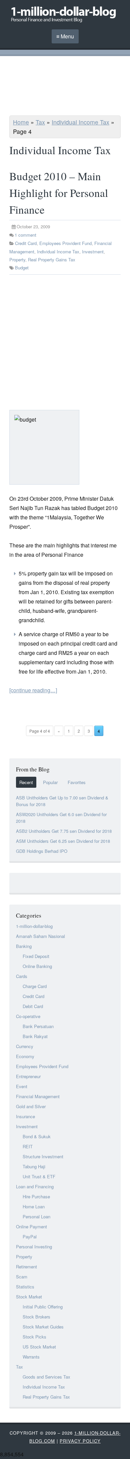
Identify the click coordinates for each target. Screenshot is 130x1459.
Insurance (25, 1116)
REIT (28, 1146)
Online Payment (31, 1226)
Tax (40, 122)
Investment (93, 251)
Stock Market (29, 1296)
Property (17, 259)
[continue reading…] (33, 690)
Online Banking (37, 966)
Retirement (26, 1266)
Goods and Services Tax (46, 1377)
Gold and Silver (31, 1106)
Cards (21, 976)
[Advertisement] (65, 86)
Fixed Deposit (36, 956)
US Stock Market (39, 1347)
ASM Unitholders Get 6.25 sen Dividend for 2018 (63, 841)
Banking (24, 946)
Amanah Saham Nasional (40, 936)
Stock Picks (34, 1336)
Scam (21, 1276)
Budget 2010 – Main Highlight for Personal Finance (58, 193)
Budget (22, 267)
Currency (24, 1046)
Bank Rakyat (35, 1036)
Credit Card (26, 243)
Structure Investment (43, 1156)
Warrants (31, 1357)
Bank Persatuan (38, 1026)
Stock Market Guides (43, 1326)
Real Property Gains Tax (51, 259)
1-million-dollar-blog (34, 926)
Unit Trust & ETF (39, 1176)
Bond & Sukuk (37, 1136)
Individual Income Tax (80, 122)
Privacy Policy (80, 1441)
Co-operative (28, 1016)
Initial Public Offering (43, 1306)
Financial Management (38, 1096)
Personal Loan (36, 1216)
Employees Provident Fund (65, 243)
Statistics (25, 1286)
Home (21, 122)
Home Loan (34, 1206)
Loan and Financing (35, 1186)
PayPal (30, 1236)
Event (21, 1086)
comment (25, 235)
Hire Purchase (36, 1196)
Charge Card (35, 986)
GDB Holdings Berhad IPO (41, 851)
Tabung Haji (34, 1166)
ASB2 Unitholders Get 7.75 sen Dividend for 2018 (64, 831)
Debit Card (33, 1006)
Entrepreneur (28, 1076)
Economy (25, 1056)
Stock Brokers (36, 1316)
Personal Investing (34, 1246)
